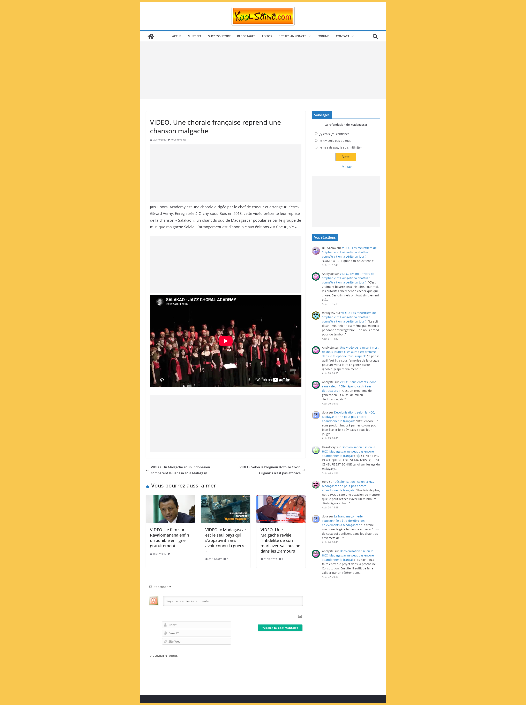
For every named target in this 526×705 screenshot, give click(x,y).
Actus (176, 36)
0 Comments (178, 139)
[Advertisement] (263, 70)
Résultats (346, 167)
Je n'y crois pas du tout (335, 141)
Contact (342, 36)
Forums (323, 36)
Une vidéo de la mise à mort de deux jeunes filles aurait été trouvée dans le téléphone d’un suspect (350, 352)
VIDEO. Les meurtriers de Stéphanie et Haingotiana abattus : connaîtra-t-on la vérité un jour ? (349, 252)
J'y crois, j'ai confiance (334, 134)
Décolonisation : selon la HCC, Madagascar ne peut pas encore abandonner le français (348, 416)
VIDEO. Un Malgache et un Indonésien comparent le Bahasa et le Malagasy (180, 470)
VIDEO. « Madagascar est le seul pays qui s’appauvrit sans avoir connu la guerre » (225, 540)
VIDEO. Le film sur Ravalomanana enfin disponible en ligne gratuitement (169, 537)
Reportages (246, 36)
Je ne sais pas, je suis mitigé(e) (340, 147)
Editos (267, 36)
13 (172, 554)
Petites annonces (292, 36)
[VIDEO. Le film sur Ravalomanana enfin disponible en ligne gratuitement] (170, 509)
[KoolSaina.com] (151, 36)
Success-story (219, 36)
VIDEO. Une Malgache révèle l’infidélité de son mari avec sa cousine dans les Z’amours (280, 540)
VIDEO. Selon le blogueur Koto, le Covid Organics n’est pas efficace (270, 470)
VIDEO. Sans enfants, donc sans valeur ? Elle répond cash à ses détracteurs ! (349, 386)
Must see (195, 36)
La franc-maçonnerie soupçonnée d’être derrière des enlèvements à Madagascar (343, 520)
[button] (308, 36)
